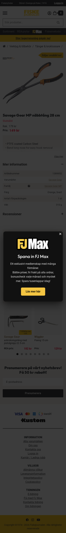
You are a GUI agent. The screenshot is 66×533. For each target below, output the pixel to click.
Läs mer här (33, 291)
